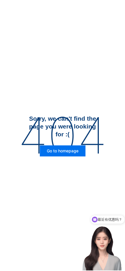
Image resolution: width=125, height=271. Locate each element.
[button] (62, 150)
